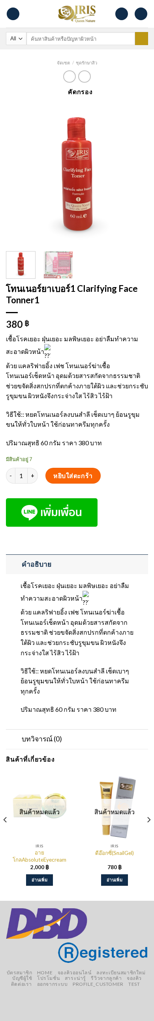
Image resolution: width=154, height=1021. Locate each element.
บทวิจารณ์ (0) (42, 739)
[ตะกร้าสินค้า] (121, 14)
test (134, 984)
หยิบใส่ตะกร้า (73, 475)
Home (45, 973)
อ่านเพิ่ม (39, 879)
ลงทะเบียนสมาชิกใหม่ (121, 973)
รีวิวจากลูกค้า (106, 978)
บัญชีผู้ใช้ (22, 978)
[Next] (135, 174)
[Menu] (13, 14)
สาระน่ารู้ (75, 978)
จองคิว (134, 978)
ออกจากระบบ (52, 984)
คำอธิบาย (36, 564)
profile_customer (98, 984)
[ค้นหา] (141, 38)
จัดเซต (63, 62)
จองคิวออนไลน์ (75, 973)
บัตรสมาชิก (19, 973)
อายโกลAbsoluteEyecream (39, 856)
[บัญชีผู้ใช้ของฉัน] (141, 14)
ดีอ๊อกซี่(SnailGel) (114, 853)
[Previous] (18, 174)
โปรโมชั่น (48, 978)
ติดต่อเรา (21, 984)
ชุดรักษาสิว (86, 62)
